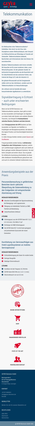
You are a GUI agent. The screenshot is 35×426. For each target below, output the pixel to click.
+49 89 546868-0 (6, 392)
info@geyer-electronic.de (9, 394)
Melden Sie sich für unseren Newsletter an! (14, 405)
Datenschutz (5, 418)
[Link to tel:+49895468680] (33, 209)
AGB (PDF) (5, 413)
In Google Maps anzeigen (9, 384)
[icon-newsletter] (33, 216)
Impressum (5, 416)
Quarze (28, 137)
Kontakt (4, 396)
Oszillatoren (5, 139)
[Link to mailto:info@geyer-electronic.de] (33, 213)
